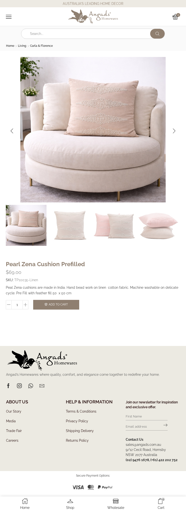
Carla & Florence (41, 46)
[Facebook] (8, 385)
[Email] (41, 385)
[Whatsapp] (30, 385)
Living (22, 46)
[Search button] (157, 34)
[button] (12, 131)
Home (10, 46)
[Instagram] (19, 385)
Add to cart (58, 304)
